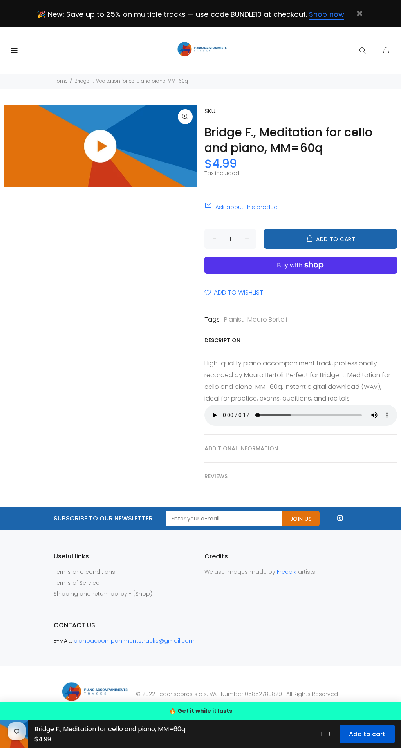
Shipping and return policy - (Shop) (103, 594)
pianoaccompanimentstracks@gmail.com (134, 641)
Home (61, 81)
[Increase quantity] (329, 734)
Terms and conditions (84, 572)
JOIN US (301, 519)
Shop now (326, 14)
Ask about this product (247, 207)
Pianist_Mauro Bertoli (255, 319)
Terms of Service (76, 583)
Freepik (287, 572)
